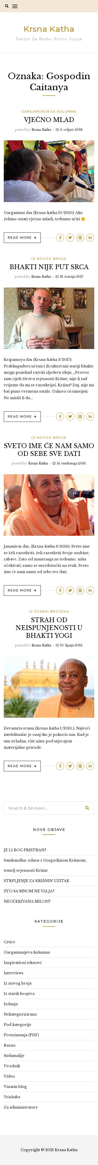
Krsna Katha (49, 29)
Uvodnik (12, 1066)
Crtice (9, 942)
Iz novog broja (49, 259)
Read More (20, 237)
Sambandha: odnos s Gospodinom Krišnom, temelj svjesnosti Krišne (45, 865)
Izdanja (11, 1004)
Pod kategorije (17, 1024)
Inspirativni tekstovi (22, 962)
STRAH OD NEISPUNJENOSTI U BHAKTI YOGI (49, 627)
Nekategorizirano (20, 1014)
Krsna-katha (41, 130)
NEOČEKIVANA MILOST (27, 901)
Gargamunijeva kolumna (49, 111)
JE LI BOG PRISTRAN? (25, 850)
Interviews (13, 973)
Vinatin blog (15, 1086)
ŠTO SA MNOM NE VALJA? (29, 891)
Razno (10, 1045)
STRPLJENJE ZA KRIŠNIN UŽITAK (36, 880)
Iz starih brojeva (49, 611)
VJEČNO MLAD (49, 119)
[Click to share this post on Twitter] (70, 238)
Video (9, 1076)
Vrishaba (12, 1097)
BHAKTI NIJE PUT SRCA (49, 267)
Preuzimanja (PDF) (21, 1035)
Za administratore (21, 1107)
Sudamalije (14, 1055)
